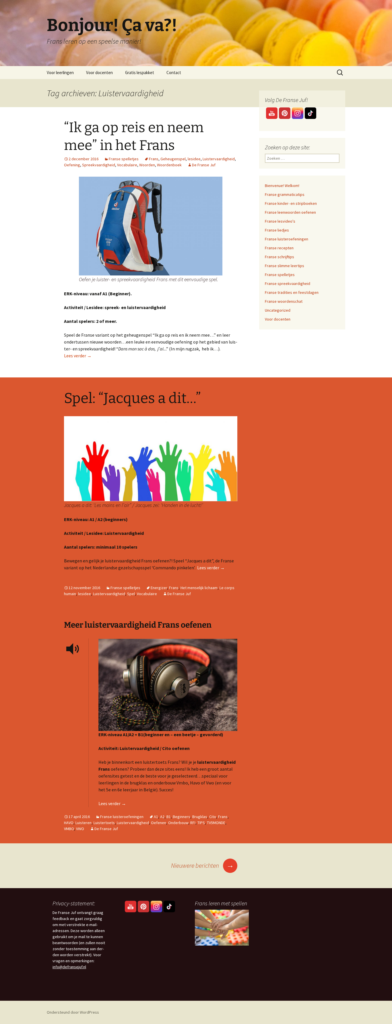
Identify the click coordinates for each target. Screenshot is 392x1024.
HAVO (68, 822)
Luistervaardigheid (219, 158)
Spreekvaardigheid (98, 164)
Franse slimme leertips (284, 265)
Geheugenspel (173, 158)
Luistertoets (104, 822)
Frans (153, 158)
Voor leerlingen (60, 72)
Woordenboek (169, 164)
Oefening (72, 164)
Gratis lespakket (139, 72)
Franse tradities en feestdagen (292, 292)
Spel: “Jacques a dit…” (132, 398)
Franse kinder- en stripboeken (291, 203)
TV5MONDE (216, 822)
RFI (192, 822)
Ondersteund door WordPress (73, 1012)
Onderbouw (178, 822)
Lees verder (78, 355)
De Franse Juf (204, 164)
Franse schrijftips (279, 256)
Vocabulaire (127, 164)
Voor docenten (99, 72)
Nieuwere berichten (202, 865)
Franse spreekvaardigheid (287, 283)
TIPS (201, 822)
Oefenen (158, 822)
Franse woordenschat (283, 301)
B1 (168, 816)
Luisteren (83, 822)
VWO (80, 828)
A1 (156, 816)
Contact (173, 72)
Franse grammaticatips (284, 194)
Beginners (181, 816)
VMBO (69, 828)
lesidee (194, 158)
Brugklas (199, 816)
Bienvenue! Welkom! (282, 185)
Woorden (147, 164)
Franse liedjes (277, 230)
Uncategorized (277, 310)
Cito (212, 816)
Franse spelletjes (124, 158)
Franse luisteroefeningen (121, 816)
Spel (131, 593)
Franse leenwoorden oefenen (290, 212)
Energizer (159, 587)
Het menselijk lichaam (199, 587)
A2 (162, 816)
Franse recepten (279, 247)
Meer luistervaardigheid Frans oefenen (137, 625)
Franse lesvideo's (280, 221)
